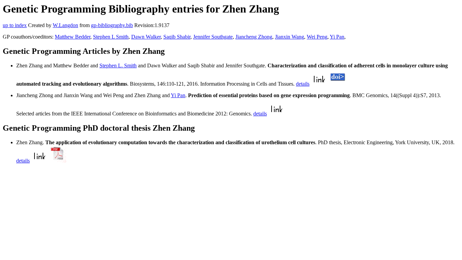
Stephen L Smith (111, 37)
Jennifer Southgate (213, 37)
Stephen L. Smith (118, 65)
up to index (15, 25)
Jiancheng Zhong (253, 37)
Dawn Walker (146, 37)
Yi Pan (337, 37)
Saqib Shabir (176, 37)
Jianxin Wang (289, 37)
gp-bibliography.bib (112, 25)
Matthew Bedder (72, 37)
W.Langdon (65, 25)
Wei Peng (317, 37)
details (302, 84)
